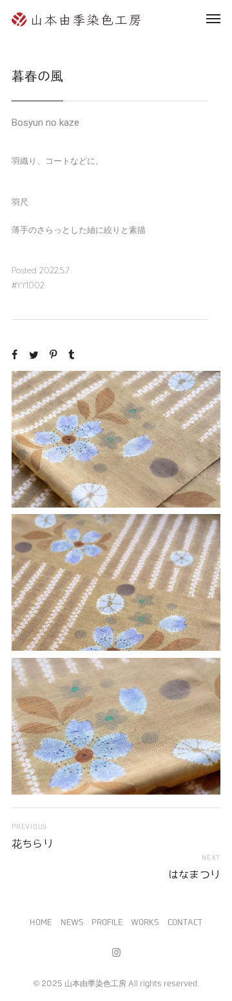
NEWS (72, 922)
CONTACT (185, 922)
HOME (41, 922)
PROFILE (107, 922)
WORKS (145, 922)
